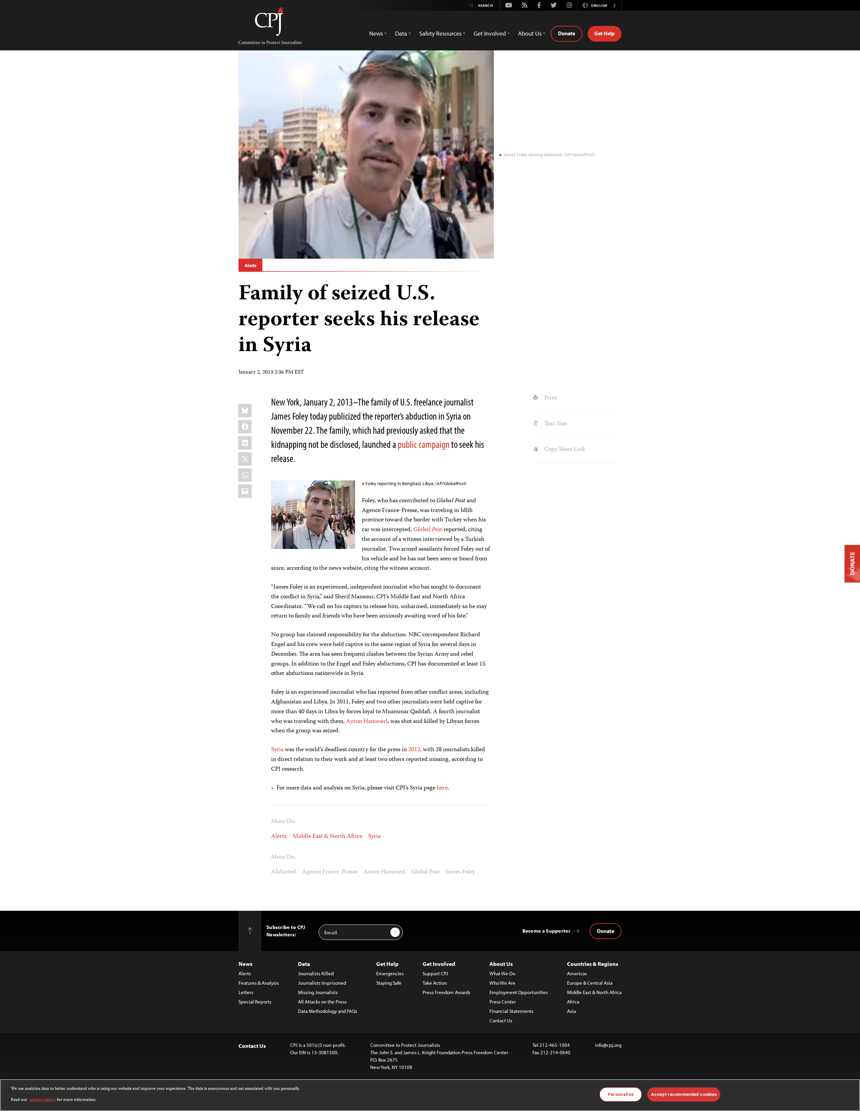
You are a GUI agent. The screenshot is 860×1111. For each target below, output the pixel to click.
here (442, 788)
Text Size (554, 424)
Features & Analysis (259, 983)
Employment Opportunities (518, 992)
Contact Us (500, 1020)
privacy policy (43, 1099)
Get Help (604, 33)
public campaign (423, 444)
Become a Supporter (546, 931)
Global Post (425, 872)
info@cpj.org (608, 1045)
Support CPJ (435, 973)
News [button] (376, 33)
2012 (414, 750)
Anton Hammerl (367, 722)
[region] (430, 1095)
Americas (577, 973)
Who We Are (502, 983)
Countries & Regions (592, 963)
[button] (614, 5)
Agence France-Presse (329, 872)
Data (304, 963)
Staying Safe (388, 983)
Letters (246, 992)
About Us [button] (530, 33)
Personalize (621, 1094)
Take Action (435, 983)
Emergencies (390, 973)
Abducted (283, 872)
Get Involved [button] (490, 33)
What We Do (502, 973)
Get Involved (439, 963)
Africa (573, 1001)
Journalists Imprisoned (322, 983)
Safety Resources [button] (440, 33)
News (245, 963)
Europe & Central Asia (589, 983)
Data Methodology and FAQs (327, 1011)
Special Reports (255, 1001)
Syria (277, 750)
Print (550, 398)
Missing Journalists (318, 992)
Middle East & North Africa (327, 836)
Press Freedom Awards (446, 992)
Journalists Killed (316, 973)
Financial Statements (511, 1011)
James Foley (460, 872)
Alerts (250, 265)
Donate (566, 33)
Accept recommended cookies (684, 1094)
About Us (501, 963)
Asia (571, 1011)
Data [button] (401, 33)
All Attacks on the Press (322, 1001)
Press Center (502, 1001)
